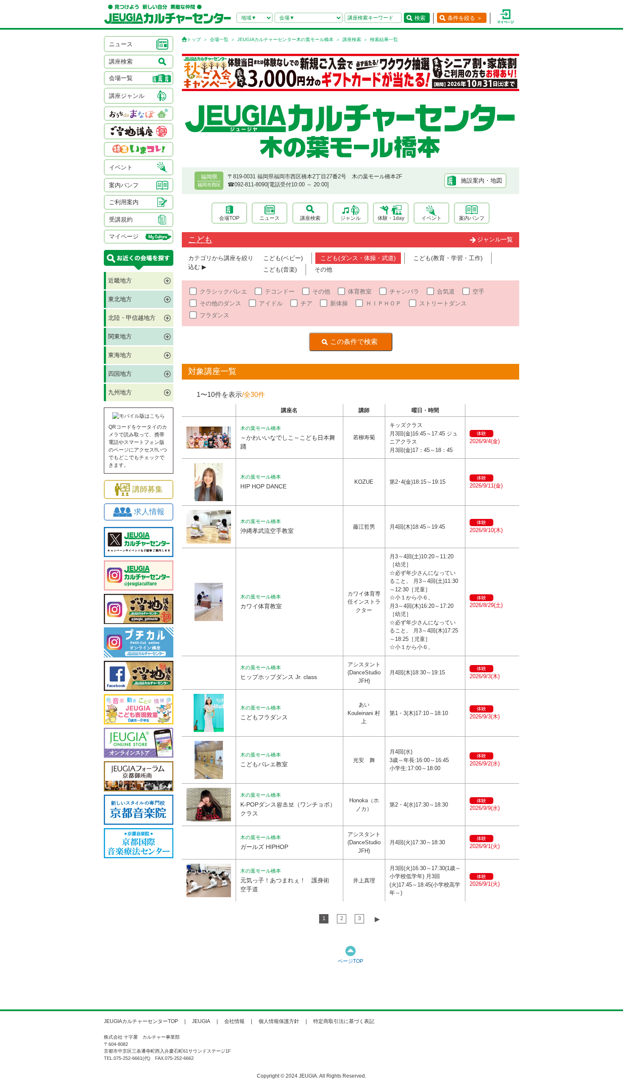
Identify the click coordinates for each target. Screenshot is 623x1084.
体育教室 (360, 291)
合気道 (446, 291)
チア (306, 303)
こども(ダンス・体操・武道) (358, 258)
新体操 (339, 303)
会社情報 (234, 1021)
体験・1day (391, 218)
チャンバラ (404, 291)
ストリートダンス (443, 303)
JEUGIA (201, 1021)
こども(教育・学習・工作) (448, 258)
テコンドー (280, 291)
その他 (323, 269)
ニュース (269, 218)
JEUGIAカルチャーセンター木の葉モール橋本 (285, 39)
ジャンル (350, 218)
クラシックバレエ (223, 291)
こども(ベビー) (283, 258)
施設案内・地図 (481, 180)
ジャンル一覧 (495, 239)
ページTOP (350, 961)
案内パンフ (471, 218)
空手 (478, 291)
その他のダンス (220, 303)
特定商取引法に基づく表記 (343, 1021)
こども (200, 239)
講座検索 (351, 39)
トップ (194, 39)
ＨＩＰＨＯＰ (383, 303)
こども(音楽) (280, 269)
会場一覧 (219, 39)
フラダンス (214, 315)
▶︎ (377, 919)
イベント (431, 218)
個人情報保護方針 (279, 1021)
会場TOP (229, 218)
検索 (420, 18)
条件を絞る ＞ (465, 18)
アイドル (271, 303)
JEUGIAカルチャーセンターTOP (141, 1021)
